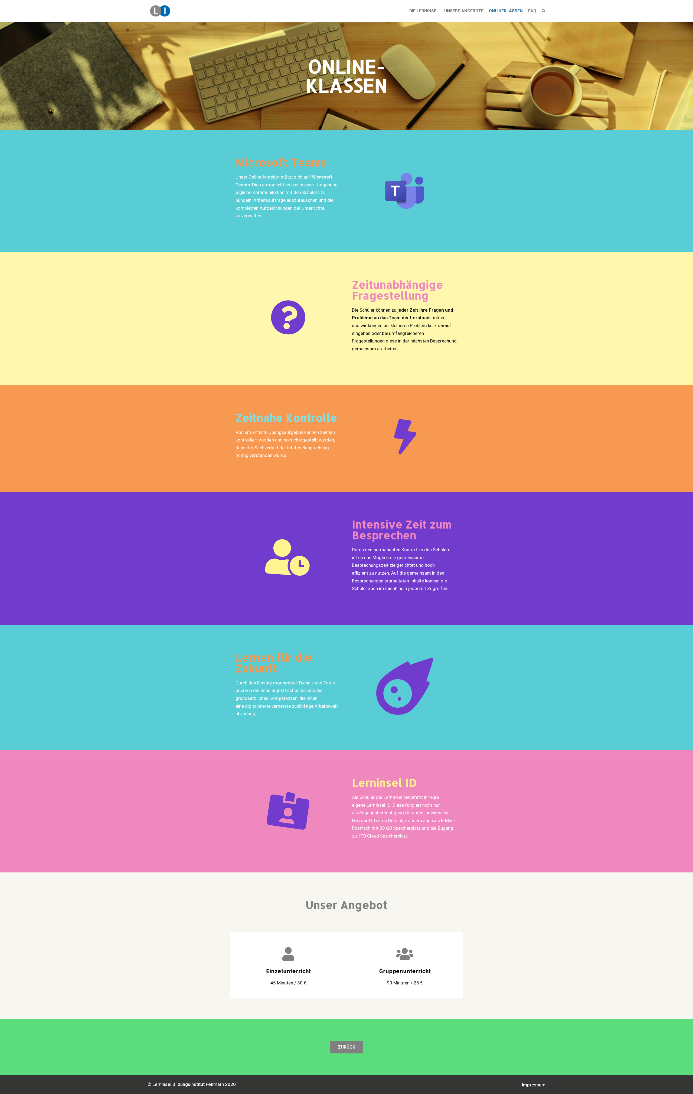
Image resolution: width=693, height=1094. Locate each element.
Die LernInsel (424, 10)
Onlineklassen (506, 10)
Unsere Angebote (463, 10)
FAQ (532, 10)
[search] (543, 11)
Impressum (533, 1085)
